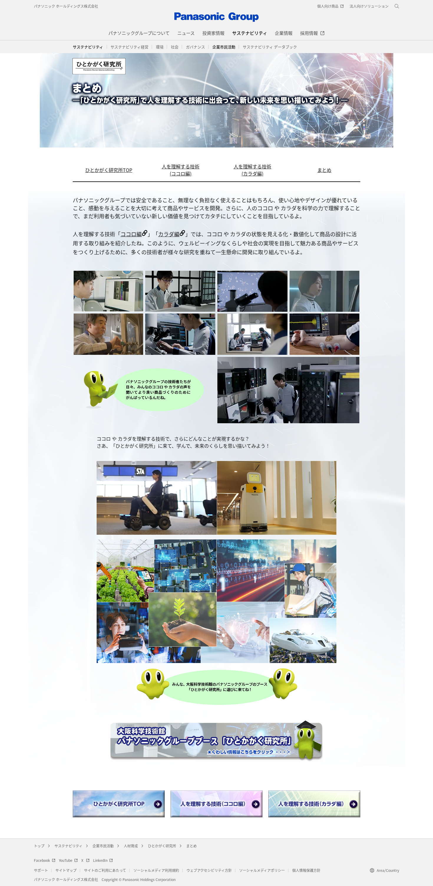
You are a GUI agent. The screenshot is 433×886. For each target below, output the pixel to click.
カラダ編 (168, 234)
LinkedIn (100, 860)
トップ (39, 845)
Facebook (42, 860)
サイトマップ (66, 870)
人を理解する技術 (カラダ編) (252, 170)
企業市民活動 (103, 845)
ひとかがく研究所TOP (108, 169)
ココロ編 (131, 234)
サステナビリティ (88, 47)
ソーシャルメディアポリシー (262, 870)
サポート (41, 870)
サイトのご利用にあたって (105, 870)
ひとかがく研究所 (162, 845)
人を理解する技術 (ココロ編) (180, 170)
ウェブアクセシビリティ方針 (209, 870)
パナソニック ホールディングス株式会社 (66, 6)
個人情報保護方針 (306, 870)
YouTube (65, 860)
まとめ (324, 169)
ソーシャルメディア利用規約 (156, 870)
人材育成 (131, 845)
